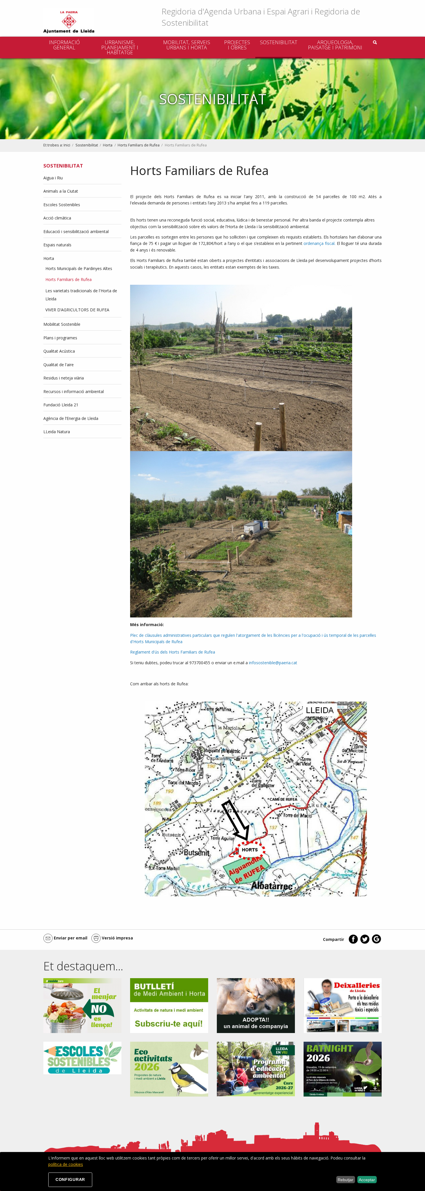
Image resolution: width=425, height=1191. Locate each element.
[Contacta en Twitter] (365, 942)
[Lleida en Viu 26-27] (256, 1068)
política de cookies (65, 1164)
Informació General (64, 45)
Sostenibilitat (278, 42)
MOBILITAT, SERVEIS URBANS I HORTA (186, 45)
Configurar (70, 1179)
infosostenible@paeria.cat (273, 662)
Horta (107, 145)
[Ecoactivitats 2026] (169, 1068)
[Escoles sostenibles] (82, 1057)
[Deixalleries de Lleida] (343, 1005)
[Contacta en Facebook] (353, 942)
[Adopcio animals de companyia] (256, 1005)
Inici (67, 145)
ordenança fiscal (319, 243)
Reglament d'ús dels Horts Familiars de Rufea (172, 652)
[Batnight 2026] (343, 1068)
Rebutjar (345, 1179)
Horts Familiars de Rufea (139, 145)
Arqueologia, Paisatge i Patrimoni (335, 45)
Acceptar (367, 1179)
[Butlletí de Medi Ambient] (169, 1005)
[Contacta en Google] (376, 942)
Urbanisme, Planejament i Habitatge (119, 47)
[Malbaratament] (82, 1005)
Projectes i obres (237, 45)
